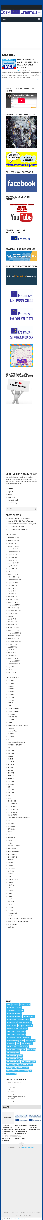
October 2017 (12, 608)
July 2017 (11, 616)
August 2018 (12, 582)
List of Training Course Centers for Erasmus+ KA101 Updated (27, 64)
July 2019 (11, 568)
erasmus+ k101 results (14, 1007)
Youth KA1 (11, 927)
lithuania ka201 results (14, 1038)
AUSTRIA (11, 680)
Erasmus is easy (28, 1147)
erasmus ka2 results (25, 1022)
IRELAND (11, 790)
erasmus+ (15, 1004)
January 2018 (12, 602)
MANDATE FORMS (14, 846)
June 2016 (11, 650)
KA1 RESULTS (12, 806)
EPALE (10, 722)
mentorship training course (15, 1041)
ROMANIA (11, 871)
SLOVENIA (11, 888)
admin (19, 70)
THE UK (10, 904)
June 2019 (11, 571)
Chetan (13, 1218)
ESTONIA (11, 734)
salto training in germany (14, 1056)
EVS (9, 748)
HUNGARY (11, 776)
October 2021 (12, 540)
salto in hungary (27, 1044)
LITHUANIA (11, 826)
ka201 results (21, 1035)
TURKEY (10, 907)
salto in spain (11, 1050)
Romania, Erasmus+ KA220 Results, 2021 (21, 518)
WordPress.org (12, 503)
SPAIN (10, 893)
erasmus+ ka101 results (14, 1013)
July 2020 (11, 557)
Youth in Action (12, 924)
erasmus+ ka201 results (14, 1016)
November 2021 (13, 538)
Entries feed (11, 497)
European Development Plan (17, 742)
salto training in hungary (14, 1059)
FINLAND (11, 750)
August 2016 (12, 644)
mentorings (26, 1038)
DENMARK (11, 714)
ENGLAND (11, 720)
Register (10, 491)
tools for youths (23, 1068)
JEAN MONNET (12, 801)
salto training (31, 1050)
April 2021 (11, 543)
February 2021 (12, 546)
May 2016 (11, 652)
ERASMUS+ (11, 728)
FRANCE (10, 756)
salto (18, 1044)
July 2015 (11, 666)
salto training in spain (28, 1062)
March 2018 (11, 596)
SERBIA (10, 882)
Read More (38, 80)
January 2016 (12, 658)
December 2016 (13, 633)
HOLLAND (11, 773)
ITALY (9, 795)
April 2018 (11, 594)
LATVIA (10, 820)
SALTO (10, 876)
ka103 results (11, 1035)
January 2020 (12, 563)
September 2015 (13, 664)
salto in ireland (11, 1047)
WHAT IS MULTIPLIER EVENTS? (18, 921)
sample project (11, 1068)
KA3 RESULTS (12, 815)
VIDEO (10, 916)
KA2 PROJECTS (13, 809)
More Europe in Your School (16, 1097)
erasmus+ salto (11, 1019)
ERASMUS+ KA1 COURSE (15, 1010)
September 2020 (13, 552)
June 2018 (11, 588)
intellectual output (12, 1028)
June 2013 (11, 672)
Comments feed (13, 500)
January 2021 (12, 549)
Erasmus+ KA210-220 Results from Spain (21, 521)
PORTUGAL (11, 868)
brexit (8, 1004)
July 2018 (11, 585)
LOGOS (10, 832)
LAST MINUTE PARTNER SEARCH (19, 818)
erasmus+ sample (23, 1019)
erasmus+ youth (12, 1022)
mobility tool (11, 1044)
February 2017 (12, 627)
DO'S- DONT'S (12, 717)
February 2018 (12, 599)
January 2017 (12, 630)
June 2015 (11, 669)
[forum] (6, 1213)
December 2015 (13, 661)
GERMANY (11, 762)
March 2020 (11, 560)
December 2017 (13, 605)
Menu (5, 19)
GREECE (10, 767)
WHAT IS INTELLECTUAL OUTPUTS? (20, 918)
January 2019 (12, 574)
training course (11, 1071)
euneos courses (11, 1025)
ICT (9, 787)
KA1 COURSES (12, 804)
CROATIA (11, 697)
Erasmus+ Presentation (30, 1213)
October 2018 (12, 577)
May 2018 (11, 591)
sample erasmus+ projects (24, 1065)
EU (8, 739)
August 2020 (12, 554)
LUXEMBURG (12, 837)
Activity (15, 1213)
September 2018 (13, 580)
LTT (9, 834)
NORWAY (10, 860)
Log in (10, 494)
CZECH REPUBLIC (13, 708)
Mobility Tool (12, 848)
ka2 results (23, 1028)
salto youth (10, 1065)
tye (19, 1071)
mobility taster (30, 1041)
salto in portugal (23, 1047)
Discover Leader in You (15, 1083)
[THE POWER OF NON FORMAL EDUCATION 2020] (34, 1118)
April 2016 (11, 655)
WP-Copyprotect (20, 1218)
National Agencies (13, 851)
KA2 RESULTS (12, 812)
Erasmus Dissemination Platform (18, 725)
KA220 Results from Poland (16, 526)
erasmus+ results (29, 1016)
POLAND (10, 862)
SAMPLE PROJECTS (14, 879)
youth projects (26, 1071)
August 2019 (12, 566)
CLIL (9, 1090)
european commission (25, 1025)
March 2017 (11, 624)
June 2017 (11, 619)
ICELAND (11, 781)
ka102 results (21, 1031)
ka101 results (11, 1031)
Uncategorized (12, 913)
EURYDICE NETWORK (15, 745)
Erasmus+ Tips (12, 731)
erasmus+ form (25, 1004)
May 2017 (11, 622)
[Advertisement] (22, 34)
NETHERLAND (12, 854)
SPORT (10, 899)
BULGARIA (11, 692)
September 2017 (13, 610)
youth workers (11, 1074)
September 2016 (13, 641)
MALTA (10, 840)
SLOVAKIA (11, 885)
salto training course (13, 1053)
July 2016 (11, 647)
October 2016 (12, 638)
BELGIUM (11, 686)
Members (27, 1215)
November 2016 (13, 636)
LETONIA (11, 823)
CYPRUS (10, 703)
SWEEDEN (11, 902)
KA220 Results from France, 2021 (18, 529)
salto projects (21, 1050)
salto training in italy (13, 1062)
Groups (18, 1215)
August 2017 (12, 613)
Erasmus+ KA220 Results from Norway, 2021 (22, 524)
